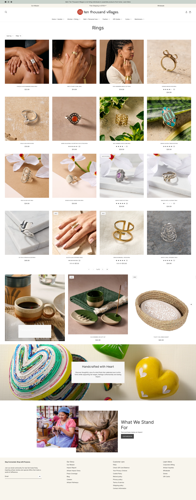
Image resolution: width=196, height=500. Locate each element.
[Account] (186, 12)
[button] (102, 269)
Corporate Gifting (169, 465)
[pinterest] (11, 2)
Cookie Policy (117, 473)
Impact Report (71, 467)
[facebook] (5, 2)
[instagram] (8, 2)
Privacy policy (117, 479)
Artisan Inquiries (168, 467)
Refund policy (117, 476)
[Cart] (190, 12)
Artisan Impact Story (73, 470)
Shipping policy (118, 485)
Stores (165, 473)
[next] (191, 304)
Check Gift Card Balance (121, 467)
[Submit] (39, 476)
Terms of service (118, 482)
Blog (68, 476)
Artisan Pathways (72, 482)
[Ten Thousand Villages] (98, 12)
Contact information (119, 488)
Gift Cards (166, 476)
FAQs (114, 465)
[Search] (6, 12)
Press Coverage (72, 473)
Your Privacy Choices (120, 470)
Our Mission (71, 465)
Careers (69, 479)
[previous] (5, 307)
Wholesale (166, 470)
